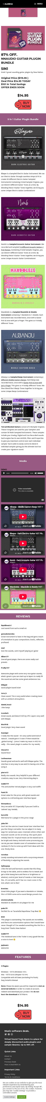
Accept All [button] (22, 1097)
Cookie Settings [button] (9, 1097)
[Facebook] (9, 1034)
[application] (23, 473)
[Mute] (36, 473)
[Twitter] (5, 1034)
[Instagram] (12, 1034)
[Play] (4, 473)
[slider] (41, 473)
